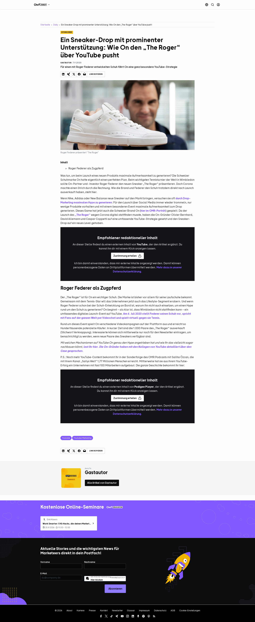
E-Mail (43, 573)
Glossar (131, 610)
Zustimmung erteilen (125, 255)
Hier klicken (97, 579)
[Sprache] (206, 4)
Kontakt (104, 610)
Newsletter (117, 610)
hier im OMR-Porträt (153, 210)
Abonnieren (115, 588)
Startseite (45, 24)
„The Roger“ (82, 215)
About (70, 610)
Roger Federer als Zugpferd (85, 168)
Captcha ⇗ (117, 577)
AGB (173, 610)
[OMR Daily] (42, 4)
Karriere (80, 610)
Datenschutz (160, 610)
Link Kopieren (96, 74)
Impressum (144, 610)
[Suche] (212, 4)
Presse (92, 610)
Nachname (89, 562)
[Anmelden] (218, 4)
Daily (55, 24)
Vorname (45, 562)
